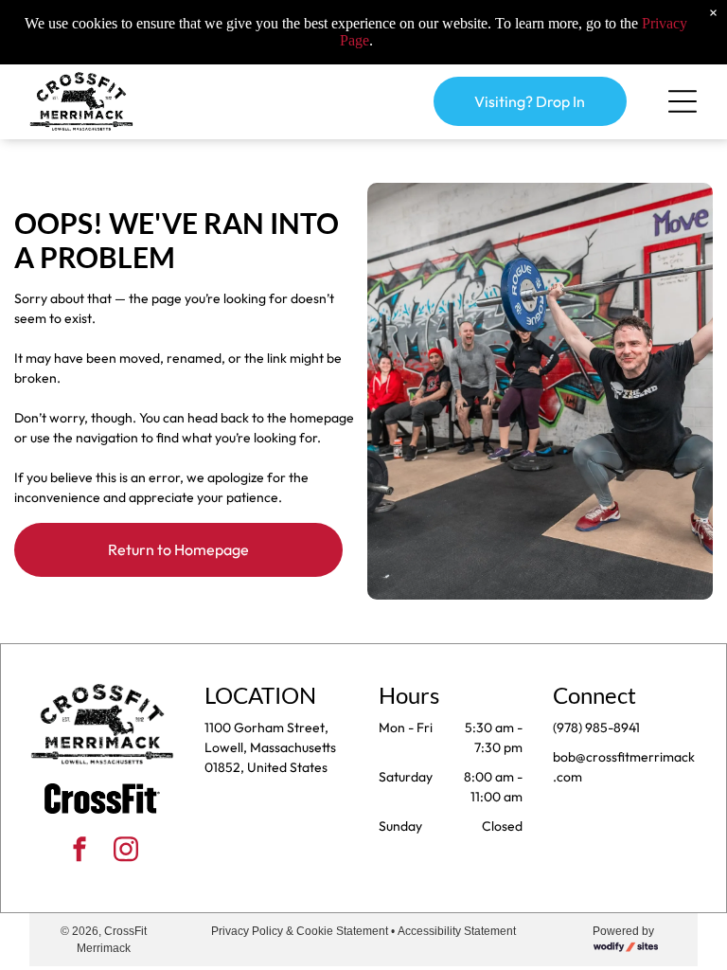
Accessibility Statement (457, 931)
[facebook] (79, 852)
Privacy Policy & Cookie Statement (299, 931)
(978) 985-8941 (596, 727)
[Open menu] (682, 101)
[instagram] (126, 852)
